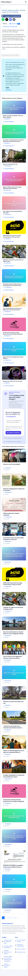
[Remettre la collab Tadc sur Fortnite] (14, 376)
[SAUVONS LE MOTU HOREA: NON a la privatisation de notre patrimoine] (14, 280)
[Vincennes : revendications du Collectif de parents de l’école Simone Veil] (14, 136)
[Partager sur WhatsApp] (3, 19)
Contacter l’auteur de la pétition (11, 55)
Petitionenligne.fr (6, 2)
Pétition (5, 23)
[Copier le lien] (14, 19)
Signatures (15, 23)
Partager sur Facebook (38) (12, 16)
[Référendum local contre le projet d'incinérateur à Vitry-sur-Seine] (14, 232)
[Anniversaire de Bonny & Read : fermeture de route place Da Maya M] (14, 329)
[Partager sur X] (6, 19)
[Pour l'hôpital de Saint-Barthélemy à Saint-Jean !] (14, 207)
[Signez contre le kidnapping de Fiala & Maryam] (14, 353)
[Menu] (25, 2)
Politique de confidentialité (10, 26)
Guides (4, 937)
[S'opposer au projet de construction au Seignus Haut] (14, 256)
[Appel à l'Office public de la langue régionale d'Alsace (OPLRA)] (14, 183)
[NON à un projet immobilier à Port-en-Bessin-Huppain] (14, 112)
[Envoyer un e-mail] (10, 19)
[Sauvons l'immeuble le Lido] (14, 159)
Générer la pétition (14, 432)
